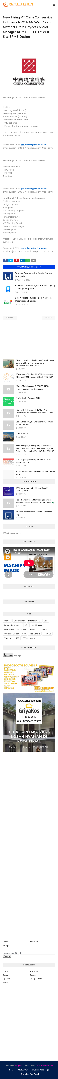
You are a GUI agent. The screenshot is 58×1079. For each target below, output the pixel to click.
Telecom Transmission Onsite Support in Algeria (34, 513)
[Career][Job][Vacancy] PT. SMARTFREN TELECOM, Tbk (34, 461)
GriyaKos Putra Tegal (40, 1070)
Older (48, 318)
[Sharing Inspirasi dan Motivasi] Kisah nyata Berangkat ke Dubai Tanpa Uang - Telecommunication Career (35, 363)
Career (7, 621)
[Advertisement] (29, 339)
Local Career (36, 625)
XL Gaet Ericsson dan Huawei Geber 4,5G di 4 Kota (35, 473)
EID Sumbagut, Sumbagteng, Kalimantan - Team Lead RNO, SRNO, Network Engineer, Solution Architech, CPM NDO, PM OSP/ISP (35, 448)
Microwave (9, 629)
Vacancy (8, 638)
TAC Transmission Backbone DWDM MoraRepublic (32, 489)
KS (26, 625)
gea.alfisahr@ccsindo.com (34, 144)
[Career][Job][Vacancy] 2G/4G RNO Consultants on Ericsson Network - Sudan (34, 411)
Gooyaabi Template (44, 1065)
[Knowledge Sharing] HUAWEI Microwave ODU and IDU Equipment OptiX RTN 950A (34, 375)
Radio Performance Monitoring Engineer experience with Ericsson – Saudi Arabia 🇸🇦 (35, 501)
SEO (24, 634)
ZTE (17, 638)
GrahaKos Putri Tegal (30, 1074)
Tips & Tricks (34, 634)
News (32, 629)
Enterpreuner (19, 621)
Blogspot (19, 1065)
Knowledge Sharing (12, 625)
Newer (10, 318)
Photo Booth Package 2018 (28, 398)
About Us (34, 941)
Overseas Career (11, 634)
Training (47, 634)
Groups (6, 945)
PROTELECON (22, 433)
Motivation (21, 629)
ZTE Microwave (29, 638)
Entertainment (34, 621)
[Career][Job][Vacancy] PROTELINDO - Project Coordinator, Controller (33, 387)
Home (5, 941)
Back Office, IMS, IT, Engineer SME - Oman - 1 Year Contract (35, 423)
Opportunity (44, 629)
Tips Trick (7, 978)
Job (45, 621)
